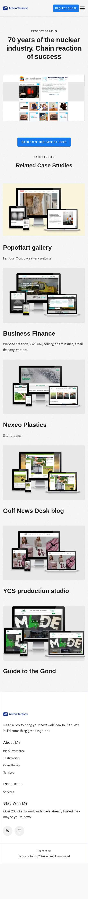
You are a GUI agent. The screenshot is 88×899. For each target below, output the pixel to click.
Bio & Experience (14, 751)
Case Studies (11, 765)
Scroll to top (81, 451)
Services (8, 772)
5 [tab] (55, 107)
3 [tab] (43, 107)
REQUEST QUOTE (66, 8)
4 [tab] (49, 107)
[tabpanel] (44, 98)
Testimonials (11, 758)
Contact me (44, 851)
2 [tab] (37, 107)
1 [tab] (31, 107)
